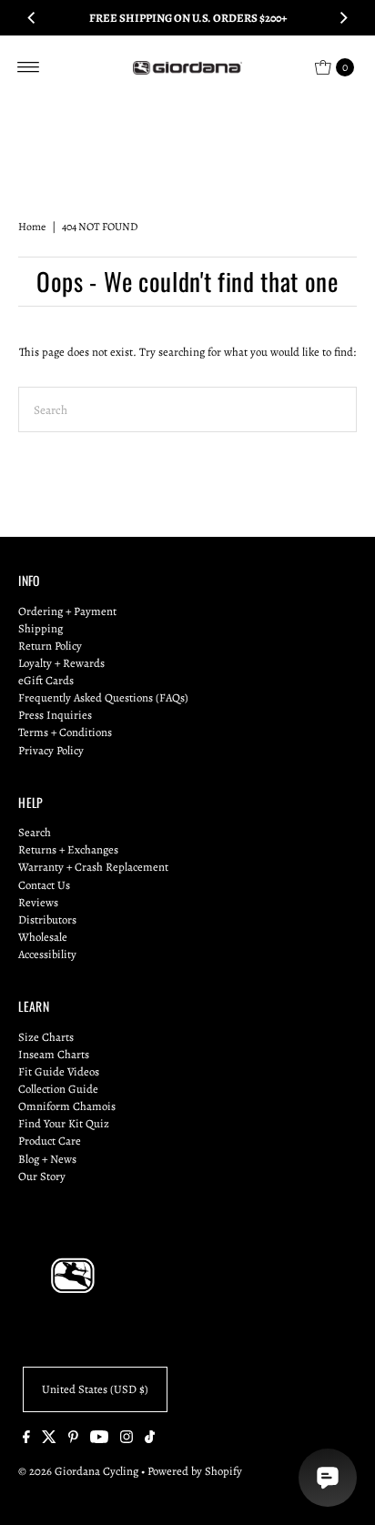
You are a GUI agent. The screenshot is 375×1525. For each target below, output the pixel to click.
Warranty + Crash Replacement (93, 866)
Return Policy (50, 645)
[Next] (343, 18)
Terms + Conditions (65, 732)
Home (32, 226)
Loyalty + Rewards (61, 663)
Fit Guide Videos (58, 1071)
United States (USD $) (95, 1389)
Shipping (40, 628)
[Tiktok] (150, 1439)
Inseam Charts (53, 1054)
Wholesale (42, 936)
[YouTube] (99, 1439)
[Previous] (32, 18)
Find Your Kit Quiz (63, 1123)
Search (34, 832)
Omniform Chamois (67, 1106)
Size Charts (46, 1037)
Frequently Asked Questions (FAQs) (103, 697)
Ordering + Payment (67, 611)
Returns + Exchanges (68, 849)
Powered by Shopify (194, 1471)
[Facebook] (26, 1439)
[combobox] (187, 409)
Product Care (49, 1140)
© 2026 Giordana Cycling (78, 1471)
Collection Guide (58, 1088)
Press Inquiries (55, 714)
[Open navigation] (29, 67)
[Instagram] (126, 1439)
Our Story (42, 1176)
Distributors (47, 919)
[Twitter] (49, 1439)
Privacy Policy (51, 750)
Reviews (38, 902)
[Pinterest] (73, 1439)
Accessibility (47, 954)
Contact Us (44, 885)
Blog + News (47, 1158)
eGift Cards (46, 680)
